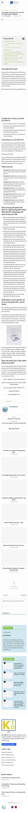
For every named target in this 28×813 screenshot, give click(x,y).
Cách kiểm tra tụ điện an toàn (11, 777)
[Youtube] (16, 807)
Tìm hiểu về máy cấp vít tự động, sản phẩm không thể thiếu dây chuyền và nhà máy (19, 704)
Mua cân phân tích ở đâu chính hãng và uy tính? (14, 62)
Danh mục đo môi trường (8, 765)
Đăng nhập (23, 595)
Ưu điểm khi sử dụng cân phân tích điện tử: (13, 44)
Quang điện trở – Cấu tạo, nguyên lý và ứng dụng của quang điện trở (19, 666)
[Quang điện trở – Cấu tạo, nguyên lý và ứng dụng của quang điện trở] (7, 666)
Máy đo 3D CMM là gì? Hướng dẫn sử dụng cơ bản (19, 684)
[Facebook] (12, 807)
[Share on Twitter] (19, 401)
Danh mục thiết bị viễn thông (8, 760)
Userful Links (6, 749)
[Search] (26, 2)
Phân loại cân (8, 50)
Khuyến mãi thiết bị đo (7, 752)
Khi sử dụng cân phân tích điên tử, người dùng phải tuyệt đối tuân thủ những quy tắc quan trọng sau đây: (14, 53)
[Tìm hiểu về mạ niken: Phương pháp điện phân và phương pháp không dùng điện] (14, 440)
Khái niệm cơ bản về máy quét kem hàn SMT (19, 693)
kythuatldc (8, 16)
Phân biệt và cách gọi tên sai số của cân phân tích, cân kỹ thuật (13, 58)
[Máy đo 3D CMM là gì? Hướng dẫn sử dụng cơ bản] (7, 685)
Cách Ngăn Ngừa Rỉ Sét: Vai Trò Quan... (14, 475)
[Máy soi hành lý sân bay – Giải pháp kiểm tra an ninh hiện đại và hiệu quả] (14, 512)
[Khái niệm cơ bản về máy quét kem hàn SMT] (7, 694)
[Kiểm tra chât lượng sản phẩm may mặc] (7, 675)
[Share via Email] (22, 401)
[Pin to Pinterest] (20, 401)
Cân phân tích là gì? (10, 41)
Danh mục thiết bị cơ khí (7, 762)
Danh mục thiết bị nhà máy (8, 757)
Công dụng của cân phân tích (13, 47)
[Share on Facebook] (17, 401)
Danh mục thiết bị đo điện (8, 754)
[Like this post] (16, 401)
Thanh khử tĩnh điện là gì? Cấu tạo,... (14, 545)
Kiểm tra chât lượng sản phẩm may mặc (19, 673)
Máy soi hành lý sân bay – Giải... (14, 522)
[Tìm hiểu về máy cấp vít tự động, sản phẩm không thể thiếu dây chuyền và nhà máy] (7, 704)
